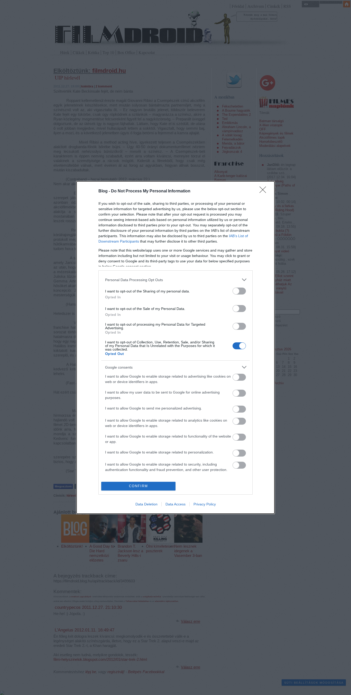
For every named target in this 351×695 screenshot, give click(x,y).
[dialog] (175, 347)
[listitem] (175, 279)
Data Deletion (146, 504)
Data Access (175, 504)
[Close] (264, 191)
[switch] (239, 291)
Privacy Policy (204, 504)
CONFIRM (138, 486)
